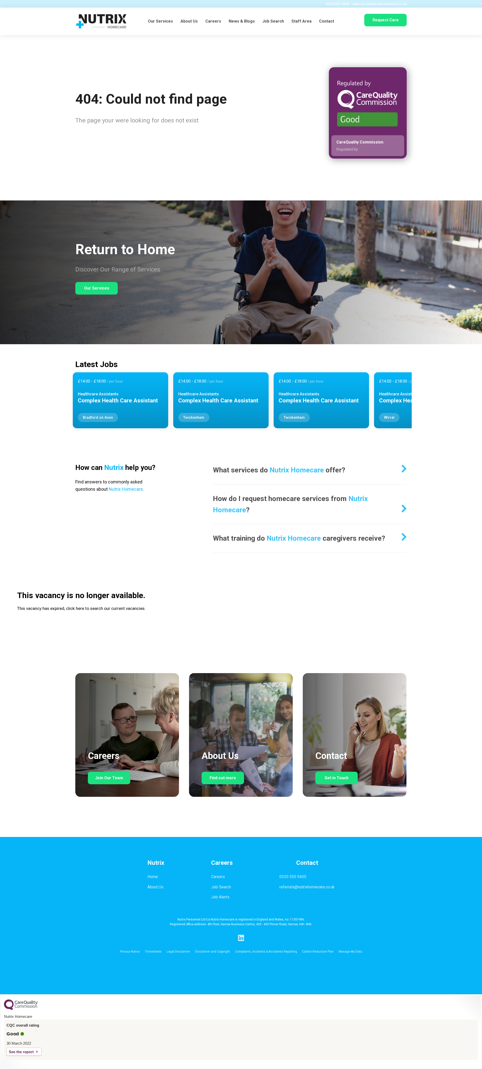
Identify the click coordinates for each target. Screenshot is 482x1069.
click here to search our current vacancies (105, 608)
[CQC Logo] (21, 1009)
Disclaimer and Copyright (212, 951)
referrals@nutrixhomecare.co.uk (379, 4)
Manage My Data (350, 951)
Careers (213, 21)
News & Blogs (242, 21)
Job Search (273, 21)
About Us (189, 21)
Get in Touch (336, 777)
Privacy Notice (130, 951)
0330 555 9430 (337, 4)
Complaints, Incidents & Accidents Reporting (266, 951)
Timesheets (153, 951)
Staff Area (301, 21)
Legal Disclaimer (178, 951)
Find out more (223, 777)
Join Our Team (109, 777)
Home (152, 876)
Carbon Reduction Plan (318, 951)
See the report (21, 1052)
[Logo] (101, 21)
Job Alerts (220, 897)
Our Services (160, 21)
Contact (326, 21)
